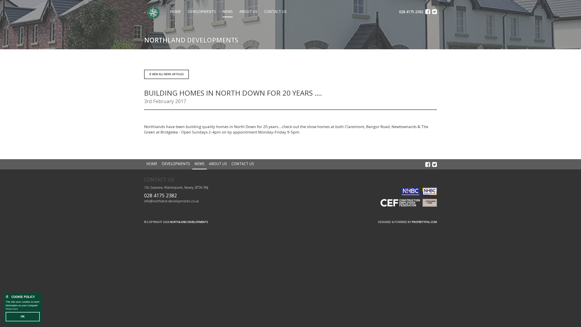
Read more (12, 308)
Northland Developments (189, 222)
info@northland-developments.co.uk (171, 201)
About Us (248, 11)
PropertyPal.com (424, 222)
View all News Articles (167, 74)
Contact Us (275, 11)
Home (175, 11)
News (228, 11)
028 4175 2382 (160, 195)
